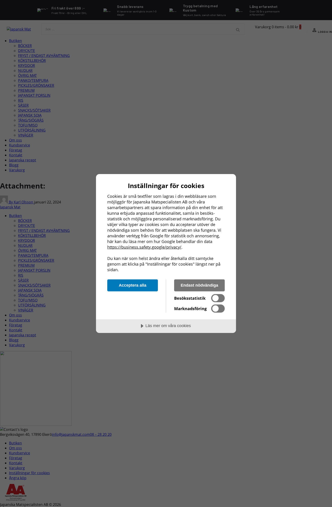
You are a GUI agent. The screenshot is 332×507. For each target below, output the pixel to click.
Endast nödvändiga (199, 285)
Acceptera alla (132, 285)
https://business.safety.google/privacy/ (144, 247)
